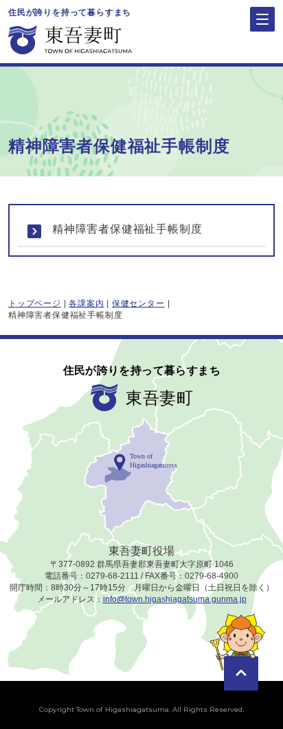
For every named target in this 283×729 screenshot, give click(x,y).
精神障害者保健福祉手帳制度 (127, 229)
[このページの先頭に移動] (241, 653)
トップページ (34, 303)
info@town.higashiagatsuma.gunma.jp (175, 599)
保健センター (138, 303)
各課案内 (86, 303)
